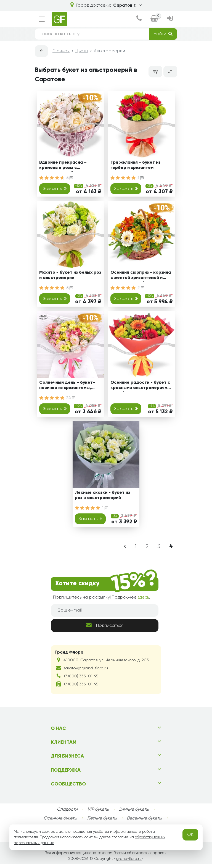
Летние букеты (102, 818)
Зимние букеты (134, 809)
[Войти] (170, 19)
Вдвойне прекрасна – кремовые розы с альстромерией (63, 166)
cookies (48, 832)
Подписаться (109, 625)
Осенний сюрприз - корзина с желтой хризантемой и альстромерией (140, 276)
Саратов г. (125, 5)
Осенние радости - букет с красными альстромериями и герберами (140, 386)
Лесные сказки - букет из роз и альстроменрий (102, 495)
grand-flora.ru (129, 859)
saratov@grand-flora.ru (85, 668)
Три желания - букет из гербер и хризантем (135, 165)
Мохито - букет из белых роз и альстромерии (70, 275)
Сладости (67, 809)
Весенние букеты (144, 818)
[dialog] (139, 19)
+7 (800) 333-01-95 (80, 676)
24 (69, 398)
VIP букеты (98, 809)
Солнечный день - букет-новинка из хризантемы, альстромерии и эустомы (67, 386)
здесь (143, 597)
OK (190, 834)
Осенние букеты (60, 818)
